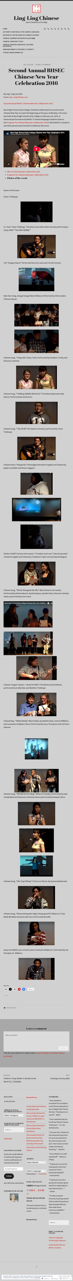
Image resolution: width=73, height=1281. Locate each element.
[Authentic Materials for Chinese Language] (48, 28)
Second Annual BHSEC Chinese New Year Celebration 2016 (28, 103)
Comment (63, 1048)
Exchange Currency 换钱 (59, 1077)
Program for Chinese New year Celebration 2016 (27, 122)
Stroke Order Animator (13, 52)
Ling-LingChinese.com (18, 97)
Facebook (8, 1139)
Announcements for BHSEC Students (18, 49)
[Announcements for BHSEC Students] (65, 28)
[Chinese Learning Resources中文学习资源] (55, 28)
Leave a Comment (43, 65)
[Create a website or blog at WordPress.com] (36, 1267)
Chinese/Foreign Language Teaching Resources (18, 45)
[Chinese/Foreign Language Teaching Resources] (61, 28)
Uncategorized (11, 1008)
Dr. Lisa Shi (28, 65)
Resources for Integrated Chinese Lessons (21, 35)
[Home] (44, 28)
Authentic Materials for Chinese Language (21, 32)
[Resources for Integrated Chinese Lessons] (51, 28)
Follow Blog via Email (12, 1150)
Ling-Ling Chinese (36, 17)
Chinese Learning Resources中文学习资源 (19, 38)
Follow (9, 1176)
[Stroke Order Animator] (68, 28)
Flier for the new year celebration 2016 (23, 172)
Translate (42, 1174)
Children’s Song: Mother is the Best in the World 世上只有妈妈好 (20, 1079)
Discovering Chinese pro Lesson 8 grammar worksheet (35, 1128)
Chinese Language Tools (13, 41)
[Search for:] (14, 1130)
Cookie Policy (37, 1277)
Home (5, 29)
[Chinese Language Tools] (58, 28)
